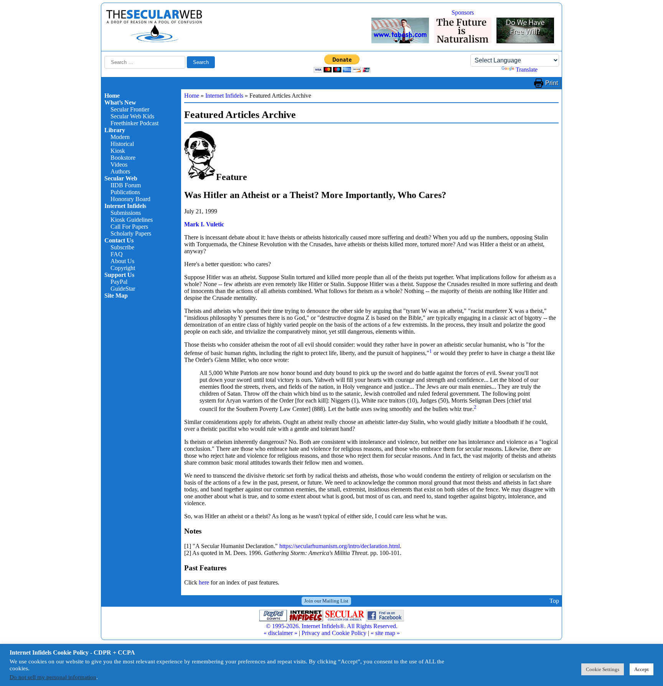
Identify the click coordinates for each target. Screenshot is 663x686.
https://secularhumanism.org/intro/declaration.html (339, 546)
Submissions (125, 213)
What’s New (120, 102)
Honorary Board (130, 199)
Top (554, 601)
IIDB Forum (125, 185)
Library (114, 130)
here (204, 582)
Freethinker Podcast (134, 123)
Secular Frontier (129, 109)
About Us (122, 261)
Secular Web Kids (132, 116)
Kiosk (117, 150)
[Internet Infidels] (154, 40)
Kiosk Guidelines (131, 219)
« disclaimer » (280, 633)
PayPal (118, 281)
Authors (120, 171)
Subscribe (122, 247)
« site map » (385, 633)
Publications (125, 192)
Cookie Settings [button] (602, 669)
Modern (120, 137)
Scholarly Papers (130, 233)
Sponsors (463, 12)
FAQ (116, 254)
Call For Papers (129, 226)
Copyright (122, 268)
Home (112, 95)
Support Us (119, 275)
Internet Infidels (125, 206)
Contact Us (119, 240)
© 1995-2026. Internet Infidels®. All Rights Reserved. (331, 626)
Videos (118, 164)
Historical (122, 144)
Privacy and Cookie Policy (334, 633)
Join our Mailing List (326, 601)
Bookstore (122, 157)
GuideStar (122, 288)
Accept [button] (641, 669)
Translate (527, 69)
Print (551, 83)
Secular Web (120, 178)
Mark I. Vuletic (204, 224)
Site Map (116, 295)
